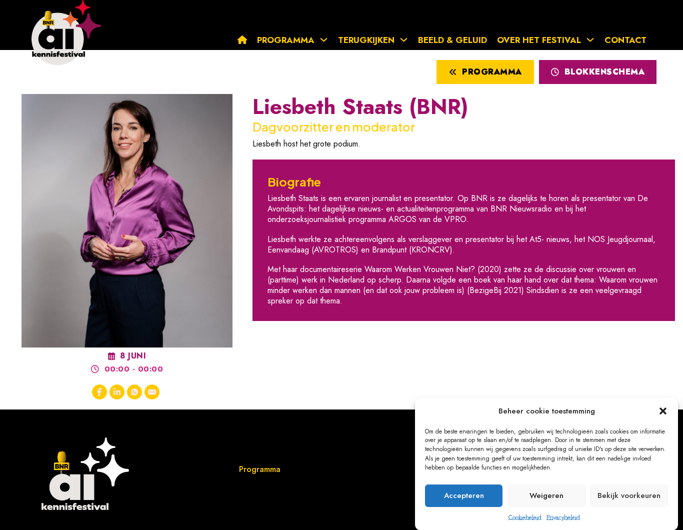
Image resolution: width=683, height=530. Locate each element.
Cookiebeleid (525, 517)
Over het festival (539, 40)
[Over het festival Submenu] (593, 39)
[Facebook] (99, 392)
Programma (285, 40)
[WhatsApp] (134, 392)
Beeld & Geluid (452, 40)
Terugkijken (366, 40)
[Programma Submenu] (326, 39)
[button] (663, 411)
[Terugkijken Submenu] (406, 39)
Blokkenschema (604, 72)
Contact (625, 40)
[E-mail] (152, 392)
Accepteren (464, 495)
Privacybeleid (563, 517)
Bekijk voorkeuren (629, 495)
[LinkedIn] (117, 392)
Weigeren (547, 495)
